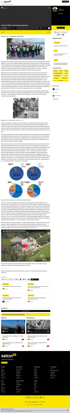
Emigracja (4, 28)
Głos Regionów (18, 389)
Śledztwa (4, 318)
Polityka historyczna (58, 73)
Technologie (53, 366)
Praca (34, 404)
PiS (65, 75)
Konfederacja (57, 75)
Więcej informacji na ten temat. (27, 411)
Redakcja (31, 290)
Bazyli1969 (61, 10)
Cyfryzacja (52, 373)
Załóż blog (4, 362)
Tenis (2, 386)
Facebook (31, 397)
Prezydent (64, 78)
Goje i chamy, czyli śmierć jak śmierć (61, 45)
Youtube (43, 397)
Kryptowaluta (18, 372)
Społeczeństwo (5, 295)
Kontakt (41, 404)
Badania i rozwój (53, 375)
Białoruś (2, 372)
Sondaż (2, 375)
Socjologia (61, 80)
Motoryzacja (52, 372)
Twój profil (65, 1)
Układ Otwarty (7, 301)
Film (34, 389)
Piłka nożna (3, 387)
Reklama (37, 404)
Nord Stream (18, 375)
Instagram (37, 397)
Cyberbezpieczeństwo (54, 370)
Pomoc (28, 404)
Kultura (56, 50)
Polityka (3, 366)
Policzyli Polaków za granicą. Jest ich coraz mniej (11, 286)
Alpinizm (2, 389)
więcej (3, 377)
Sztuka (35, 387)
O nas (31, 404)
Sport (2, 380)
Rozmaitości (37, 366)
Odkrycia (35, 373)
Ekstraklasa (3, 384)
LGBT (17, 387)
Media (66, 73)
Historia (35, 386)
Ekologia (35, 372)
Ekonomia (18, 373)
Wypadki (35, 370)
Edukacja (17, 386)
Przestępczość (31, 318)
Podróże (35, 375)
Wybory (56, 78)
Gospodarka (19, 366)
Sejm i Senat (3, 373)
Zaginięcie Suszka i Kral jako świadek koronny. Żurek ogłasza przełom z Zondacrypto (11, 327)
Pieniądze (18, 370)
